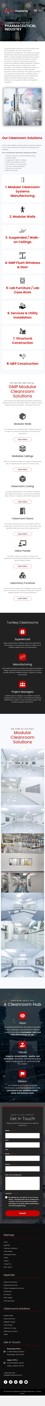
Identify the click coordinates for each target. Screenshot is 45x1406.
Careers (6, 1261)
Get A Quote (8, 1267)
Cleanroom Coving (10, 1328)
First (6, 1140)
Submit (22, 1213)
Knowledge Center (10, 1254)
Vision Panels (8, 1325)
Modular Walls (8, 1315)
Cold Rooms (8, 1291)
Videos (6, 1257)
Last (6, 1149)
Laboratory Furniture (10, 1331)
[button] (22, 439)
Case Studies (8, 1251)
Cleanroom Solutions (10, 1248)
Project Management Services (14, 1288)
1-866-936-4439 (9, 1373)
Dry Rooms (7, 1294)
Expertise (7, 1245)
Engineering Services (11, 1285)
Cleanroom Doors (9, 1319)
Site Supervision (9, 1301)
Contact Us (7, 1264)
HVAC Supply (8, 1297)
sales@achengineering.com (13, 1375)
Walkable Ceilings (9, 1322)
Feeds (6, 1334)
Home (6, 1242)
